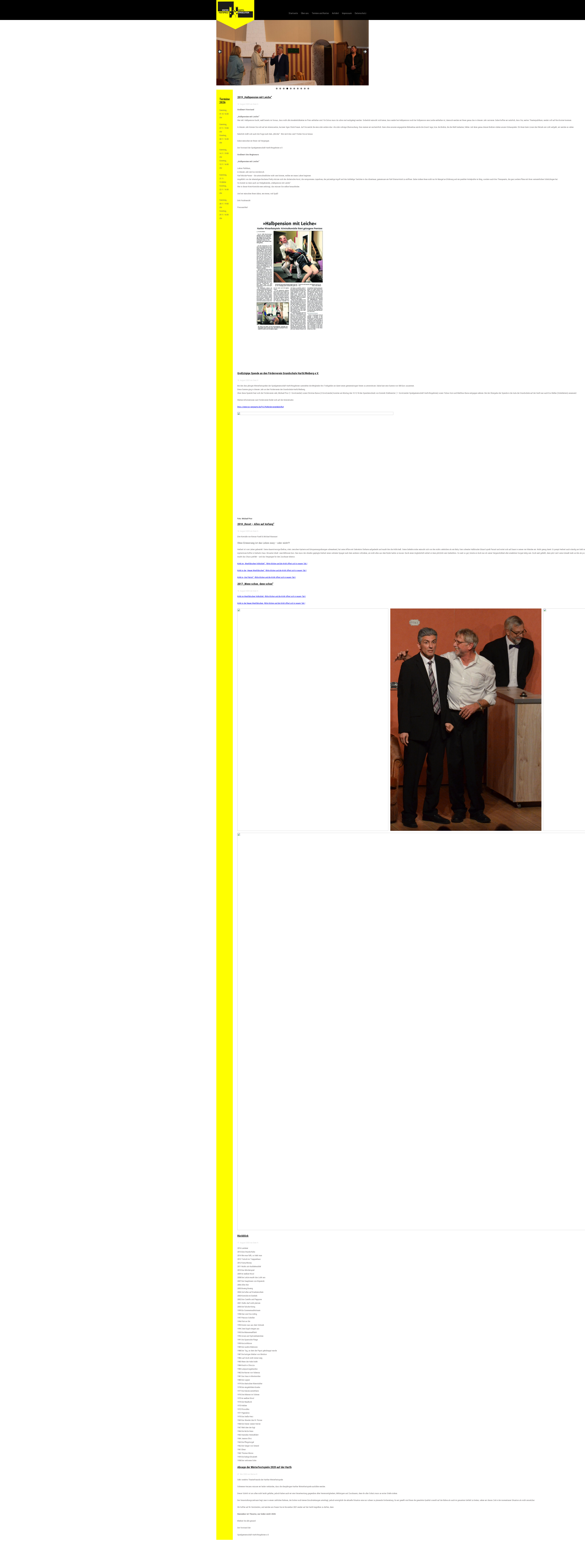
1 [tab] (277, 88)
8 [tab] (301, 88)
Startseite (293, 13)
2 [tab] (280, 88)
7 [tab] (298, 88)
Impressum (347, 13)
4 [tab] (287, 88)
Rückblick (242, 1235)
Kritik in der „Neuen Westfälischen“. (272, 570)
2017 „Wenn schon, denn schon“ (255, 583)
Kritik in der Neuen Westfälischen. (271, 603)
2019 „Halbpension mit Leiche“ (254, 97)
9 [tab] (305, 88)
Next (365, 52)
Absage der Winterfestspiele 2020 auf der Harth (264, 1467)
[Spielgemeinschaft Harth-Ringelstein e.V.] (234, 17)
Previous (220, 52)
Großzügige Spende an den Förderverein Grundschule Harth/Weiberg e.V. (278, 373)
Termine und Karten (320, 13)
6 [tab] (294, 88)
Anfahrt (335, 13)
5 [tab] (291, 88)
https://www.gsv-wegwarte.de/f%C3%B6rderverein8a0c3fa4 (260, 407)
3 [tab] (284, 88)
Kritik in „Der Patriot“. (266, 577)
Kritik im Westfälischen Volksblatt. (271, 596)
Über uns (305, 13)
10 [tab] (308, 88)
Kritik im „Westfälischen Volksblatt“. (272, 563)
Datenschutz (360, 13)
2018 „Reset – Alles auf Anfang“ (255, 524)
